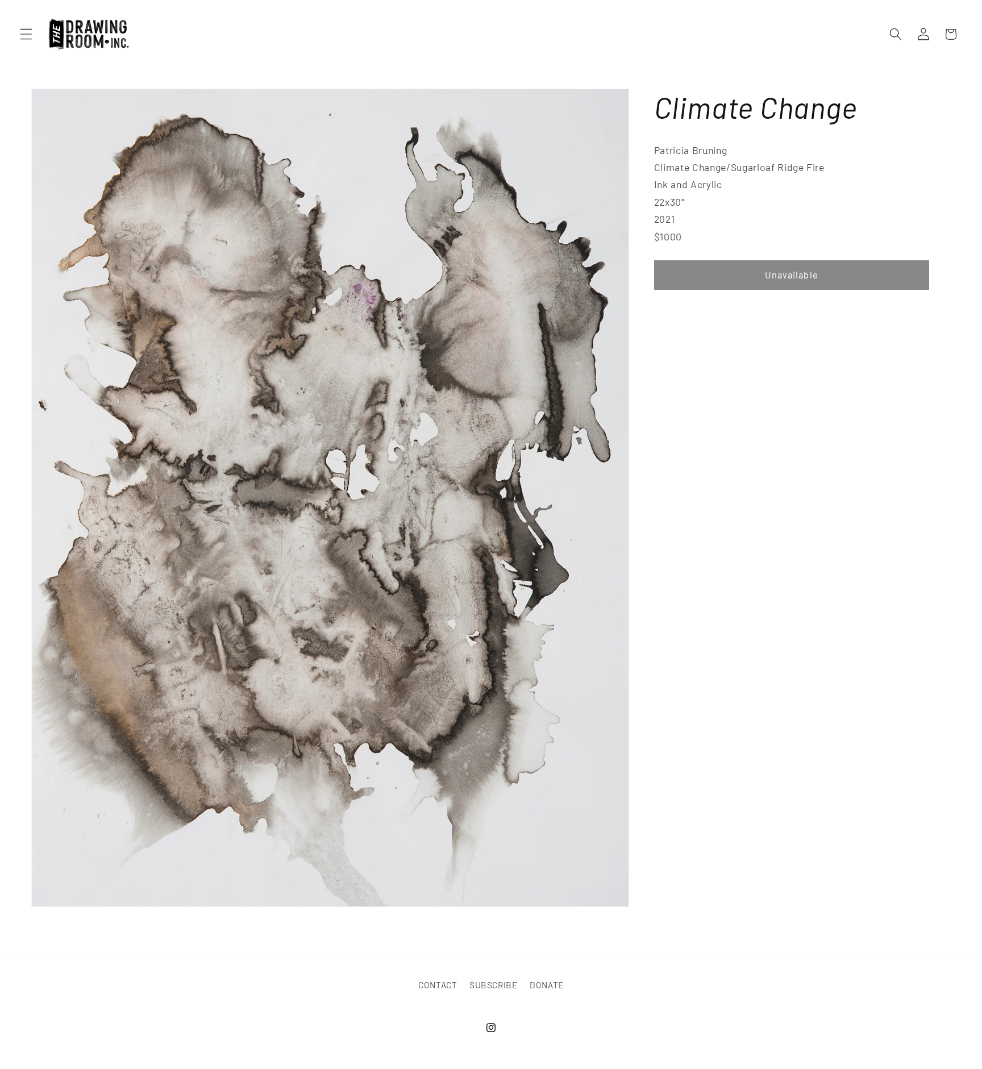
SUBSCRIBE (493, 985)
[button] (26, 34)
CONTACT (437, 985)
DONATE (547, 985)
